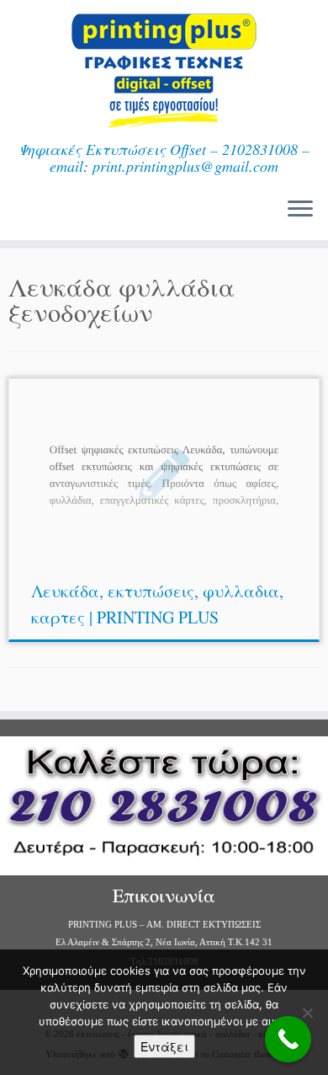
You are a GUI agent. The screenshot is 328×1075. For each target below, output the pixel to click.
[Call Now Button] (288, 1039)
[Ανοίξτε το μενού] (300, 209)
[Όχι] (307, 1012)
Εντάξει (164, 1046)
